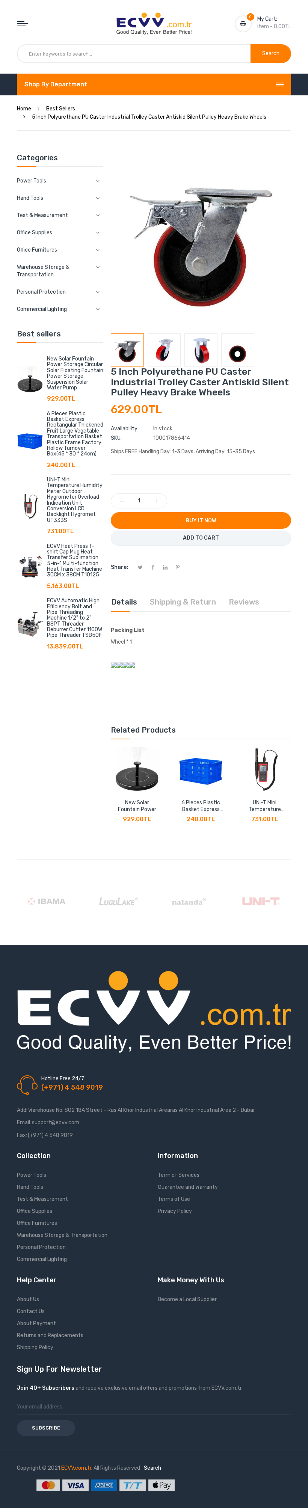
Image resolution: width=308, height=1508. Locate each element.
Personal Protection (41, 1247)
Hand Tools (30, 1187)
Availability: (125, 428)
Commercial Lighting (42, 1259)
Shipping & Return (183, 601)
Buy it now (201, 520)
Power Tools (31, 1175)
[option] (127, 349)
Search (152, 1468)
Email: (24, 1122)
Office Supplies (34, 1211)
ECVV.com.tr (76, 1468)
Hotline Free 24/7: (63, 1078)
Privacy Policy (175, 1211)
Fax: (22, 1135)
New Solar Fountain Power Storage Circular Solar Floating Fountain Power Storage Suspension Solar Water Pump (75, 373)
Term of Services (178, 1175)
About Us (28, 1299)
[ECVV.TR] (154, 18)
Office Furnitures (37, 1223)
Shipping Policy (35, 1347)
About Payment (36, 1323)
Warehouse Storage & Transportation (62, 1235)
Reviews (244, 601)
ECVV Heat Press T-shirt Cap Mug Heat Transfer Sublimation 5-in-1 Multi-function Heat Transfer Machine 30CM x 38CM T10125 (74, 560)
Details (124, 601)
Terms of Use (174, 1199)
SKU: (116, 438)
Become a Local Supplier (187, 1299)
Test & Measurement (42, 1199)
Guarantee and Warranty (188, 1187)
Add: (22, 1110)
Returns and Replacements (50, 1335)
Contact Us (31, 1311)
